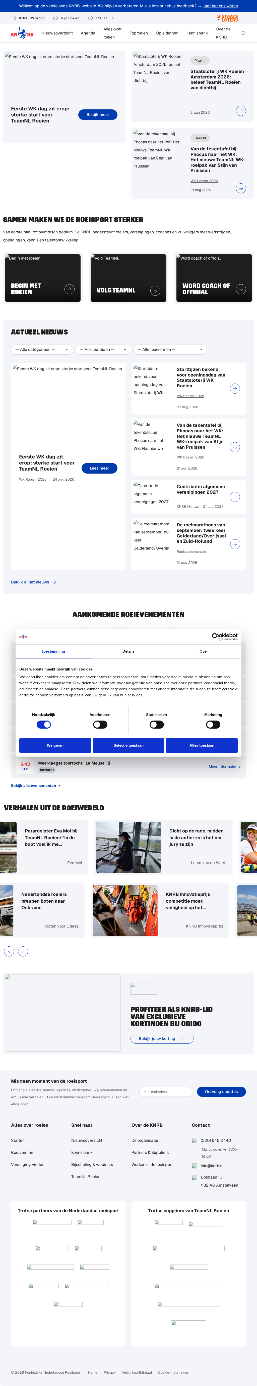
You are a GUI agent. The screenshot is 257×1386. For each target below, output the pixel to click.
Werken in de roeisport (152, 1164)
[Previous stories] (9, 951)
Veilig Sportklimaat (137, 1372)
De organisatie (145, 1140)
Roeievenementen (191, 551)
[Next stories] (23, 951)
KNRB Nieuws (188, 506)
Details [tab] (128, 651)
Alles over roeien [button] (112, 33)
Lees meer (99, 468)
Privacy (110, 1372)
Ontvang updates (221, 1091)
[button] (243, 33)
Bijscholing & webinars (92, 1164)
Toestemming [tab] (53, 651)
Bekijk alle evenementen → (35, 785)
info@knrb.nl (212, 1165)
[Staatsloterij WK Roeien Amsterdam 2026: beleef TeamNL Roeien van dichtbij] (241, 111)
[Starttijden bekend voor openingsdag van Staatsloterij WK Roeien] (235, 389)
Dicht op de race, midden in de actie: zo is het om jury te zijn (160, 837)
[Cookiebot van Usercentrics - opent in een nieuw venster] (216, 637)
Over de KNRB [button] (223, 33)
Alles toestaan (201, 745)
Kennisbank (197, 33)
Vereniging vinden (27, 1164)
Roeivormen (22, 1152)
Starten (18, 1140)
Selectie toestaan (129, 745)
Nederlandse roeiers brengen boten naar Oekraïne (80, 900)
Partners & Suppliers (150, 1152)
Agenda (88, 33)
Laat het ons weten (220, 6)
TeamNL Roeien (85, 1176)
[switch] (100, 725)
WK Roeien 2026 (204, 181)
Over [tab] (204, 651)
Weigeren (55, 745)
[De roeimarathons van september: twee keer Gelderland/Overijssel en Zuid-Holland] (235, 544)
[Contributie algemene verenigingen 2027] (235, 497)
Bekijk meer (98, 114)
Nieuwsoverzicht (57, 33)
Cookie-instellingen (173, 1372)
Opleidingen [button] (167, 33)
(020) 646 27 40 (216, 1140)
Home (93, 1372)
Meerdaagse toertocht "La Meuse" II (74, 763)
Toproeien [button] (139, 33)
